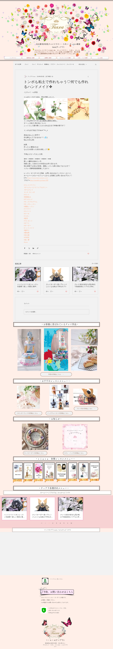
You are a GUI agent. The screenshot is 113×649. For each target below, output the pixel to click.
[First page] (41, 523)
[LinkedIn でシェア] (33, 248)
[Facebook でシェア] (25, 248)
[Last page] (71, 523)
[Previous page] (45, 523)
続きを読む (82, 64)
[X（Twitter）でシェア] (29, 248)
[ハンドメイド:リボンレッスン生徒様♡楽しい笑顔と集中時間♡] (28, 274)
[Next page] (67, 523)
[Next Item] (108, 553)
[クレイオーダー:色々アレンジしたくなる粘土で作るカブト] (56, 274)
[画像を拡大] (34, 109)
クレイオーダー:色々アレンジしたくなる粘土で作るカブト (56, 285)
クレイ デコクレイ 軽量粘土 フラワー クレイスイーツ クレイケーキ (53, 64)
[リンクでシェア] (37, 248)
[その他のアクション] (88, 76)
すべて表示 (95, 263)
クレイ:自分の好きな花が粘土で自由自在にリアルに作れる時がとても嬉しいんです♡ (85, 286)
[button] (96, 64)
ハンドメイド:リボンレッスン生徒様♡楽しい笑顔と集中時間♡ (27, 286)
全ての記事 (18, 64)
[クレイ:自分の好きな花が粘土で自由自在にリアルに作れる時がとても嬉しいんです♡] (85, 274)
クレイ (26, 64)
